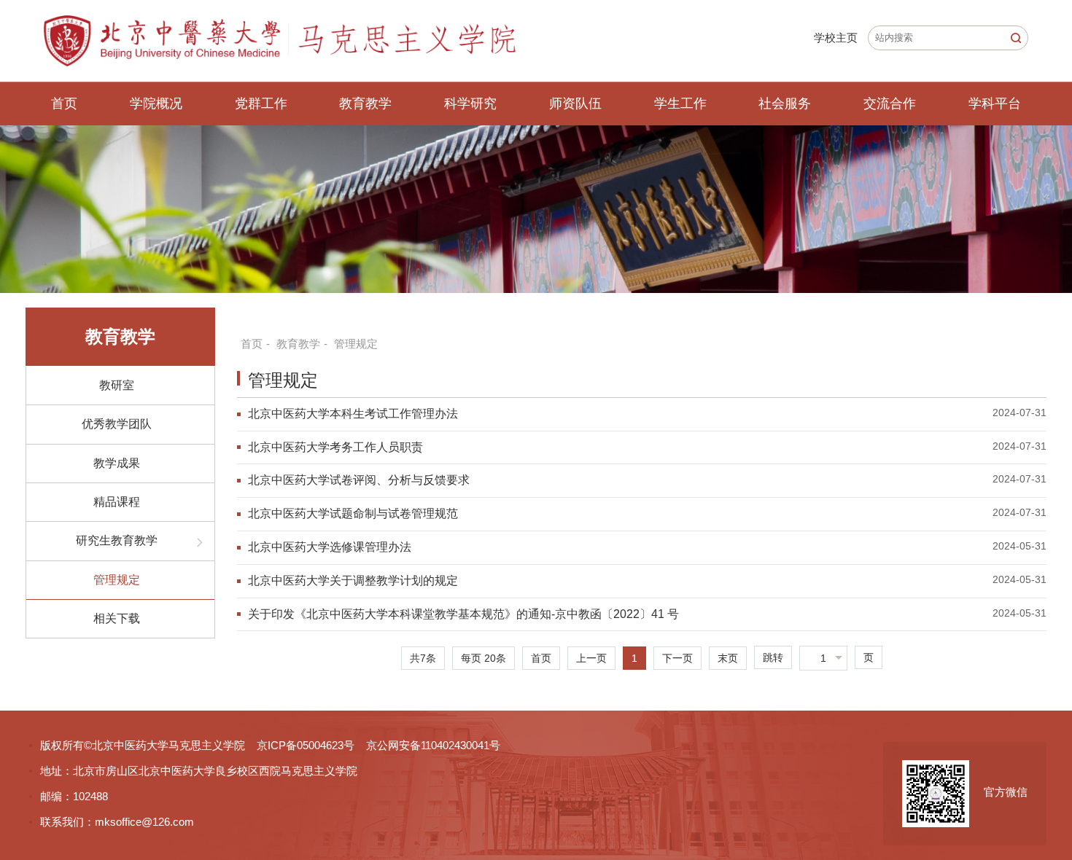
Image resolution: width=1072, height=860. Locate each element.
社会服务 (784, 103)
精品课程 (116, 502)
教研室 (116, 385)
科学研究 (470, 103)
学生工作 (680, 103)
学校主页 (836, 37)
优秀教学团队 (117, 424)
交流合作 (889, 103)
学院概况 (156, 103)
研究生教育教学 (117, 540)
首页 (64, 103)
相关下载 (116, 618)
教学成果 (116, 463)
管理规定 (116, 580)
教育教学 (365, 103)
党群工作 (261, 103)
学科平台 (994, 103)
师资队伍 (575, 103)
